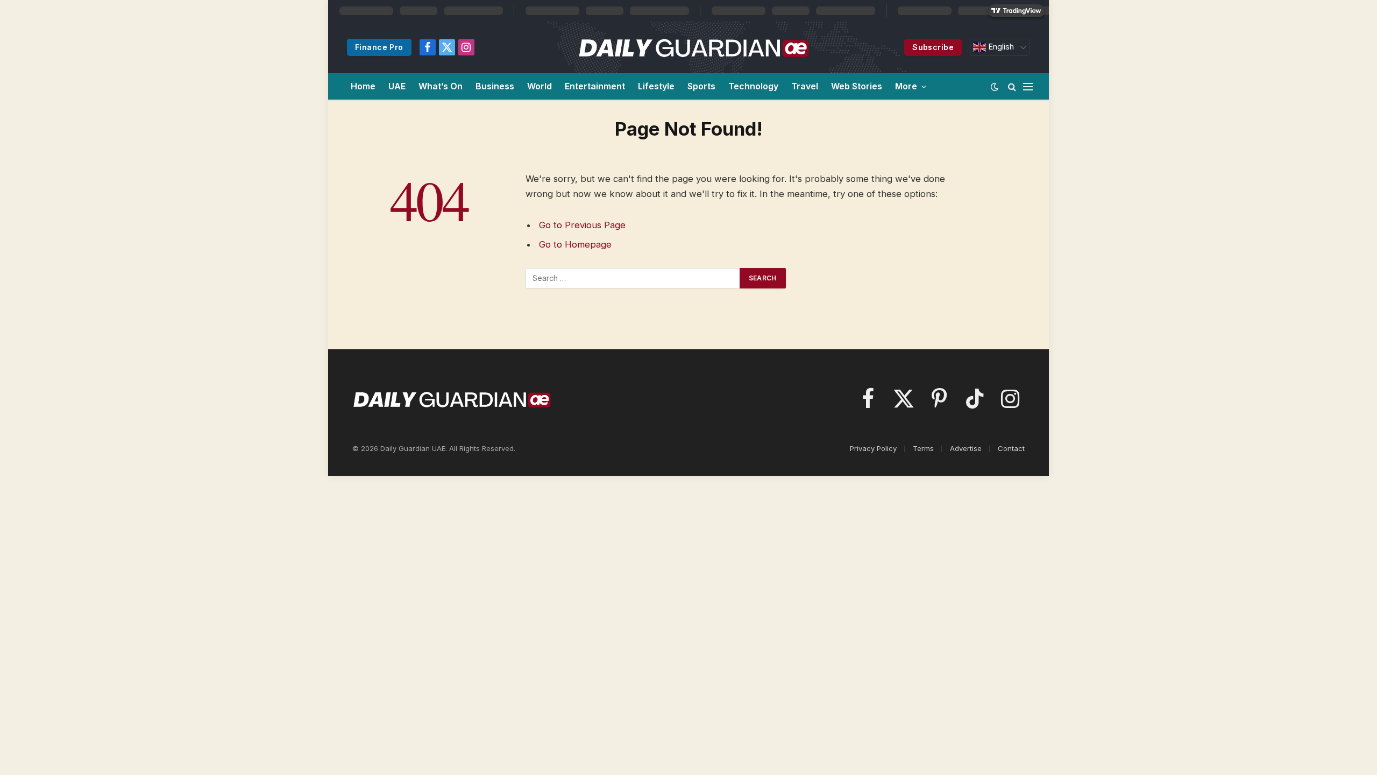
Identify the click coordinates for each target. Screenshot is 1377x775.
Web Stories (856, 86)
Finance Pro (379, 47)
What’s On (440, 86)
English (1000, 47)
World (539, 86)
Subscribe (933, 47)
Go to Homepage (575, 244)
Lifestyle (656, 86)
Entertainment (595, 86)
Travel (804, 86)
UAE (397, 86)
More (906, 86)
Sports (701, 86)
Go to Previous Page (582, 225)
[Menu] (1028, 86)
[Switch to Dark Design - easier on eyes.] (994, 86)
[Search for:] (633, 278)
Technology (753, 86)
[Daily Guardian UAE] (693, 47)
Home (363, 86)
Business (494, 86)
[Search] (1012, 86)
